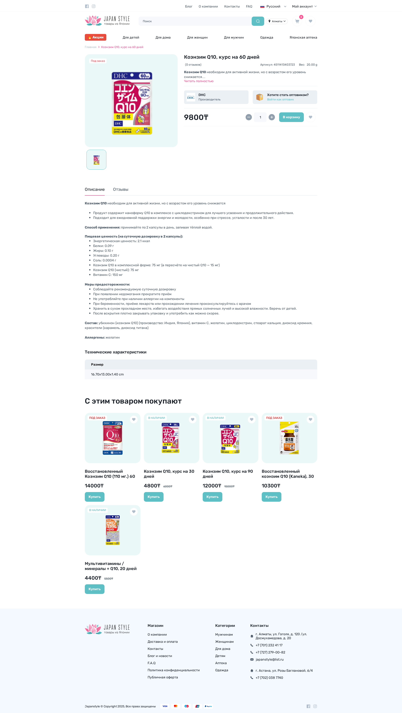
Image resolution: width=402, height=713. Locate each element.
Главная (91, 47)
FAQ (249, 6)
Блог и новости (160, 656)
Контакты (232, 6)
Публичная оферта (163, 677)
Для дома (163, 37)
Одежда (266, 37)
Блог (188, 6)
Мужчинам (224, 634)
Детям (220, 656)
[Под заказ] (131, 101)
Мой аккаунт (302, 6)
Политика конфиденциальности (174, 670)
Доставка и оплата (163, 642)
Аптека (221, 663)
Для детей (131, 37)
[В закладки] (310, 117)
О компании (208, 6)
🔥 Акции (95, 37)
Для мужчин (234, 37)
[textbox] (274, 6)
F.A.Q (152, 663)
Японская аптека (303, 37)
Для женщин (197, 37)
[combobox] (274, 6)
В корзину (291, 117)
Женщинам (224, 642)
